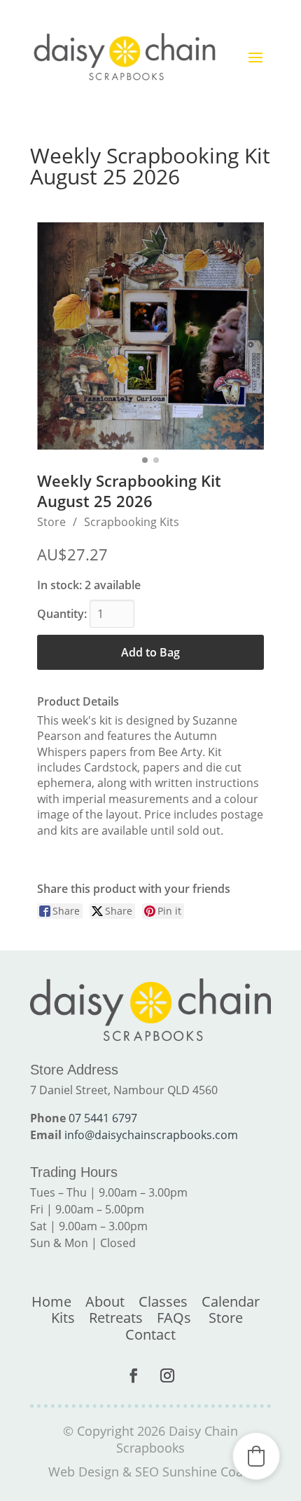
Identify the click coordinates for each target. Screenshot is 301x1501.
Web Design (83, 1471)
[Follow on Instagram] (167, 1375)
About (105, 1301)
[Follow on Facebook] (134, 1375)
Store (51, 522)
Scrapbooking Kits (131, 522)
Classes (163, 1301)
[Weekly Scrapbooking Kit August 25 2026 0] (150, 336)
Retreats (116, 1317)
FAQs (174, 1317)
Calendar (231, 1301)
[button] (256, 1456)
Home (51, 1301)
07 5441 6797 (103, 1118)
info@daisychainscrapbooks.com (151, 1135)
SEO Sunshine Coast (194, 1471)
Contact (150, 1334)
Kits (63, 1317)
